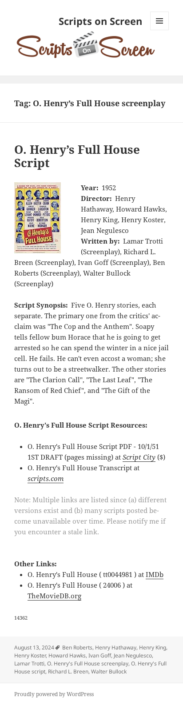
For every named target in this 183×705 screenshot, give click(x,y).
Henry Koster (30, 655)
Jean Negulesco (133, 655)
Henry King (152, 647)
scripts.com (46, 478)
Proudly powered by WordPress (54, 694)
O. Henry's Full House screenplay (87, 663)
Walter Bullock (109, 671)
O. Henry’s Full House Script (77, 156)
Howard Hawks (67, 655)
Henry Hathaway (115, 647)
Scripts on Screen (100, 21)
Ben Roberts (77, 647)
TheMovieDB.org (54, 595)
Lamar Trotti (29, 663)
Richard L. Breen (68, 671)
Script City (139, 457)
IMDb (154, 574)
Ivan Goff (99, 655)
